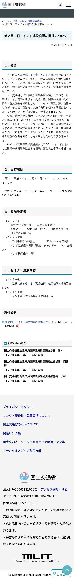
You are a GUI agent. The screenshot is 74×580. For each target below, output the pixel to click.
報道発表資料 (35, 21)
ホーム (5, 21)
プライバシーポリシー (18, 407)
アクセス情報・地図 (54, 489)
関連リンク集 (12, 433)
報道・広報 (18, 21)
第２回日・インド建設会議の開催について (29, 321)
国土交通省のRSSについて (20, 424)
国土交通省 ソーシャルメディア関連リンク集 (34, 442)
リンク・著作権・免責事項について (26, 415)
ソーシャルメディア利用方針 (22, 450)
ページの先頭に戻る (63, 573)
